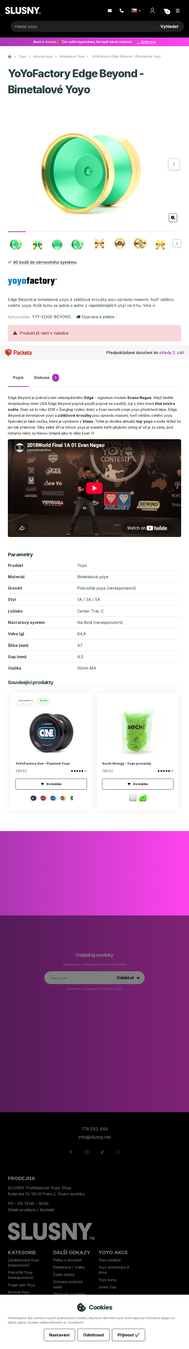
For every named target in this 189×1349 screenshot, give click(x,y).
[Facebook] (70, 1152)
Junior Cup (107, 1287)
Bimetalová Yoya (71, 56)
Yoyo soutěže (109, 1260)
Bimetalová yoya (92, 576)
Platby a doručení (67, 1260)
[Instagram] (86, 1152)
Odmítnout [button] (93, 1334)
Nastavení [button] (59, 1334)
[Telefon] (121, 10)
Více (147, 305)
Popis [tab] (18, 377)
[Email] (110, 10)
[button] (166, 11)
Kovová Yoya (18, 1292)
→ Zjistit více (146, 42)
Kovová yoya (42, 56)
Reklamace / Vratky (69, 1267)
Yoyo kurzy (107, 1280)
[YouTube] (118, 1152)
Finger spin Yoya (21, 1285)
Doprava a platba (98, 316)
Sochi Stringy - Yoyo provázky (126, 763)
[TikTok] (102, 1152)
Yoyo (22, 56)
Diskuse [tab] (45, 377)
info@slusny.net (95, 1137)
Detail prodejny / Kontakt (31, 1209)
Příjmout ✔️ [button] (129, 1334)
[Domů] (22, 11)
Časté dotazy (64, 1274)
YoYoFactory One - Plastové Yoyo (43, 763)
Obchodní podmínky (69, 1294)
